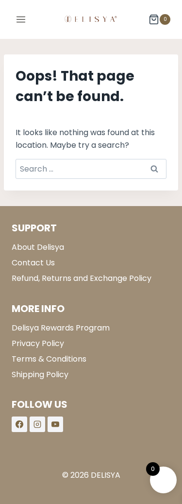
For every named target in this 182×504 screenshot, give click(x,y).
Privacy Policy (38, 343)
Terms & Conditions (49, 359)
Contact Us (33, 262)
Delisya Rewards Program (61, 327)
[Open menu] (21, 19)
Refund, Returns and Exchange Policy (81, 278)
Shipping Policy (40, 374)
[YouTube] (55, 424)
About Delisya (38, 247)
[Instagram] (37, 424)
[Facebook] (19, 424)
